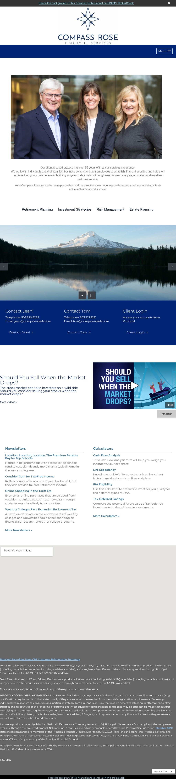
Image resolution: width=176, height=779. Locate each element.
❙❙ (92, 295)
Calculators (103, 448)
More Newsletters (18, 530)
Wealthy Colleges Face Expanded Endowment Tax (40, 509)
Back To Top (161, 771)
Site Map (5, 759)
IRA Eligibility (102, 484)
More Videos (8, 402)
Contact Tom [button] (77, 332)
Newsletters (15, 448)
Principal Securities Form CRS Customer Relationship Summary (40, 659)
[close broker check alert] (169, 3)
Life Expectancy (104, 469)
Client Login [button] (135, 332)
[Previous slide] (4, 266)
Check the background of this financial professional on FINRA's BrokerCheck (86, 3)
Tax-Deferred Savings (108, 499)
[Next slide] (172, 266)
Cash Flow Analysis (106, 455)
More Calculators (106, 516)
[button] (164, 51)
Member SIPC (164, 728)
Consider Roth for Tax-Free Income (29, 476)
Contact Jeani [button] (19, 332)
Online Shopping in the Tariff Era (28, 491)
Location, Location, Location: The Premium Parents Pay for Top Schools (41, 457)
